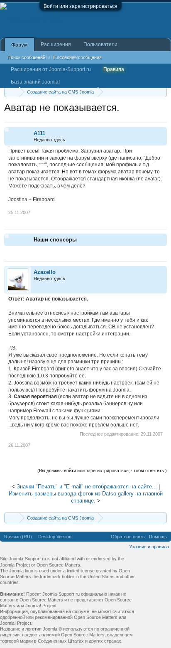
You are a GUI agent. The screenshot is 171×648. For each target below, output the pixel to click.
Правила (113, 69)
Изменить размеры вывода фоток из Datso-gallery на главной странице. (86, 497)
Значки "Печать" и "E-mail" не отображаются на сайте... (87, 486)
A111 (39, 133)
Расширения (56, 44)
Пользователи (100, 44)
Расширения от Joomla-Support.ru (51, 69)
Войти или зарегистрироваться (80, 6)
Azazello (45, 272)
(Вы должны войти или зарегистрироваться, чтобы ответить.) (102, 470)
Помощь (158, 536)
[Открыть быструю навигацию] (161, 91)
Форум (19, 45)
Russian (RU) (18, 536)
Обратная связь (128, 536)
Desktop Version (54, 536)
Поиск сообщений (26, 57)
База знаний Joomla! (35, 82)
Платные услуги (59, 57)
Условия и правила (149, 546)
